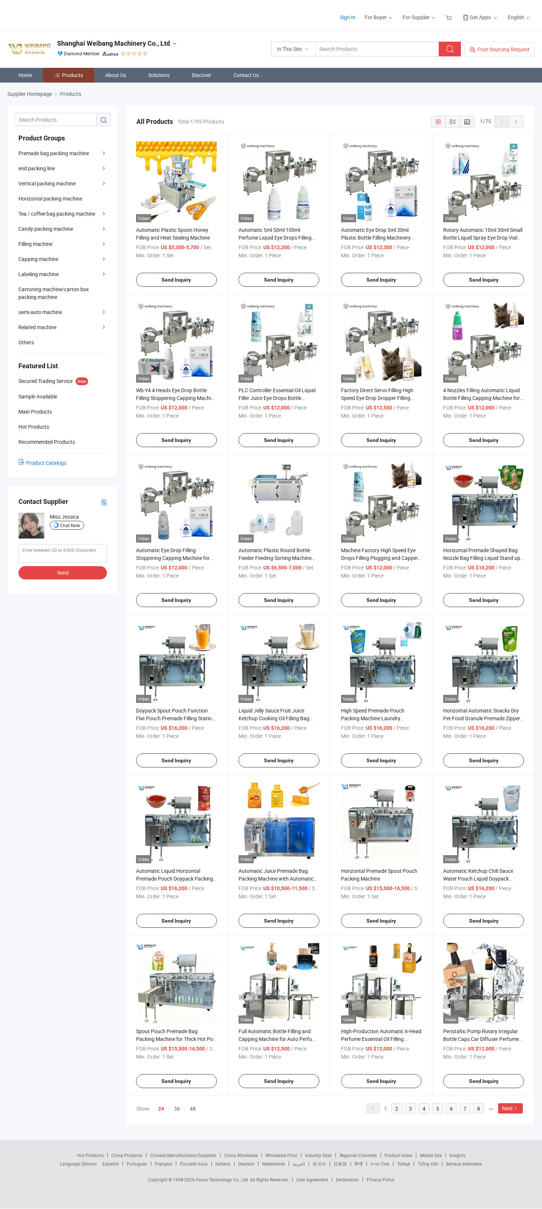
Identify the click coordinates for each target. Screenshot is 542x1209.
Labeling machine (38, 274)
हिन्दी (359, 1164)
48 (193, 1108)
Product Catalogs (46, 462)
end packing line (36, 168)
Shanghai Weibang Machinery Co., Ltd (113, 43)
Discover (201, 75)
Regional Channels (358, 1155)
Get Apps (480, 17)
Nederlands (273, 1164)
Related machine (37, 327)
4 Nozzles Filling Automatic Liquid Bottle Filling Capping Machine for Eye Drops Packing (481, 398)
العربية (299, 1164)
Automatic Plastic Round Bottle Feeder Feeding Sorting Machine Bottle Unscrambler (275, 558)
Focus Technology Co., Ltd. (223, 1179)
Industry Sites (318, 1155)
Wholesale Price (281, 1155)
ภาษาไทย (380, 1164)
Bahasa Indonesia (464, 1164)
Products (72, 75)
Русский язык (194, 1164)
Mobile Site (431, 1155)
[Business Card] (104, 502)
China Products (126, 1155)
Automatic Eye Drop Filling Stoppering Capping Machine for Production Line (173, 558)
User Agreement (312, 1179)
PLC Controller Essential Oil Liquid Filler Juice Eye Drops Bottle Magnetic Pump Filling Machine (277, 398)
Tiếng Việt (428, 1164)
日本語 (340, 1164)
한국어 (319, 1164)
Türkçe (403, 1164)
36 (177, 1108)
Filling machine (35, 243)
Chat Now (70, 525)
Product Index (398, 1155)
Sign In (347, 17)
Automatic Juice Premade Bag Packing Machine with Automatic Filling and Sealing (276, 878)
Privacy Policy (380, 1179)
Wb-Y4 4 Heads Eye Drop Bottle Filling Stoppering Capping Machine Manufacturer (176, 398)
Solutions (159, 75)
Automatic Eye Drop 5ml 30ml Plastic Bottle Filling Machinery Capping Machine (376, 237)
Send (63, 572)
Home (25, 75)
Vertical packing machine (47, 183)
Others (26, 342)
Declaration (347, 1179)
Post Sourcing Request (503, 49)
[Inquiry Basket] (450, 17)
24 (161, 1109)
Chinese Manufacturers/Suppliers (183, 1155)
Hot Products (90, 1155)
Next (507, 1108)
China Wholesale (241, 1155)
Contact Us (246, 75)
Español (111, 1164)
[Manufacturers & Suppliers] (54, 14)
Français (163, 1164)
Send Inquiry (176, 280)
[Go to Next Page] (516, 121)
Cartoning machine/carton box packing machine (53, 293)
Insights (457, 1155)
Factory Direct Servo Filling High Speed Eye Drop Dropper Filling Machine (377, 398)
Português (136, 1164)
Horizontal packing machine (50, 198)
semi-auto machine (40, 312)
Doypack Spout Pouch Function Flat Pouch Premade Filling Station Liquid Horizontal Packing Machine (175, 718)
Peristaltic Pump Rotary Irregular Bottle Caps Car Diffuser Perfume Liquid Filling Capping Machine (481, 1039)
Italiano (222, 1164)
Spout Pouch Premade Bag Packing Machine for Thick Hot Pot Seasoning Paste (175, 1039)
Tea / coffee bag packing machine (56, 213)
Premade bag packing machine (53, 153)
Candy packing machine (45, 228)
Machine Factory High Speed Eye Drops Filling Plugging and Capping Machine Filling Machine (381, 558)
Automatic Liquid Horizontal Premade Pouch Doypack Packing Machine (174, 878)
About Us (115, 75)
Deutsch (246, 1164)
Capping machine (38, 258)
